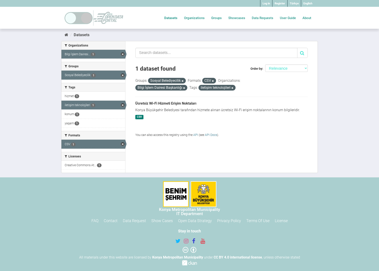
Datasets (170, 18)
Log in (266, 3)
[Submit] (302, 53)
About (306, 18)
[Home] (66, 34)
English (307, 3)
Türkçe (294, 3)
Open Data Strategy (195, 220)
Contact (111, 220)
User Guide (288, 18)
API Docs (211, 135)
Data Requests (262, 18)
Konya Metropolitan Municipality (177, 257)
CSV (139, 117)
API (195, 135)
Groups (216, 18)
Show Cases (162, 220)
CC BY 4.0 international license (238, 257)
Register (280, 3)
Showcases (236, 18)
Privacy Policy (229, 220)
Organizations (194, 18)
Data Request (134, 220)
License (281, 220)
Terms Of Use (258, 220)
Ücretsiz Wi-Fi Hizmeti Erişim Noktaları (165, 103)
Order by (256, 68)
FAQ (94, 220)
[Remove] (183, 81)
